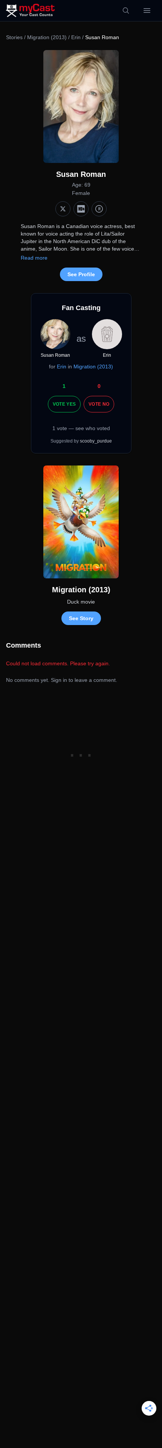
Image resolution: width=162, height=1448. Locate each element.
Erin (76, 37)
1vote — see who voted (81, 428)
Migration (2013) (47, 37)
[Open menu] (147, 11)
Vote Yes (64, 404)
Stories (14, 37)
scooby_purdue (96, 441)
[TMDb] (99, 208)
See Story (81, 618)
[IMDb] (81, 208)
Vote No (99, 404)
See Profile (81, 274)
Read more (34, 258)
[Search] (126, 11)
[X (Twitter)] (62, 208)
